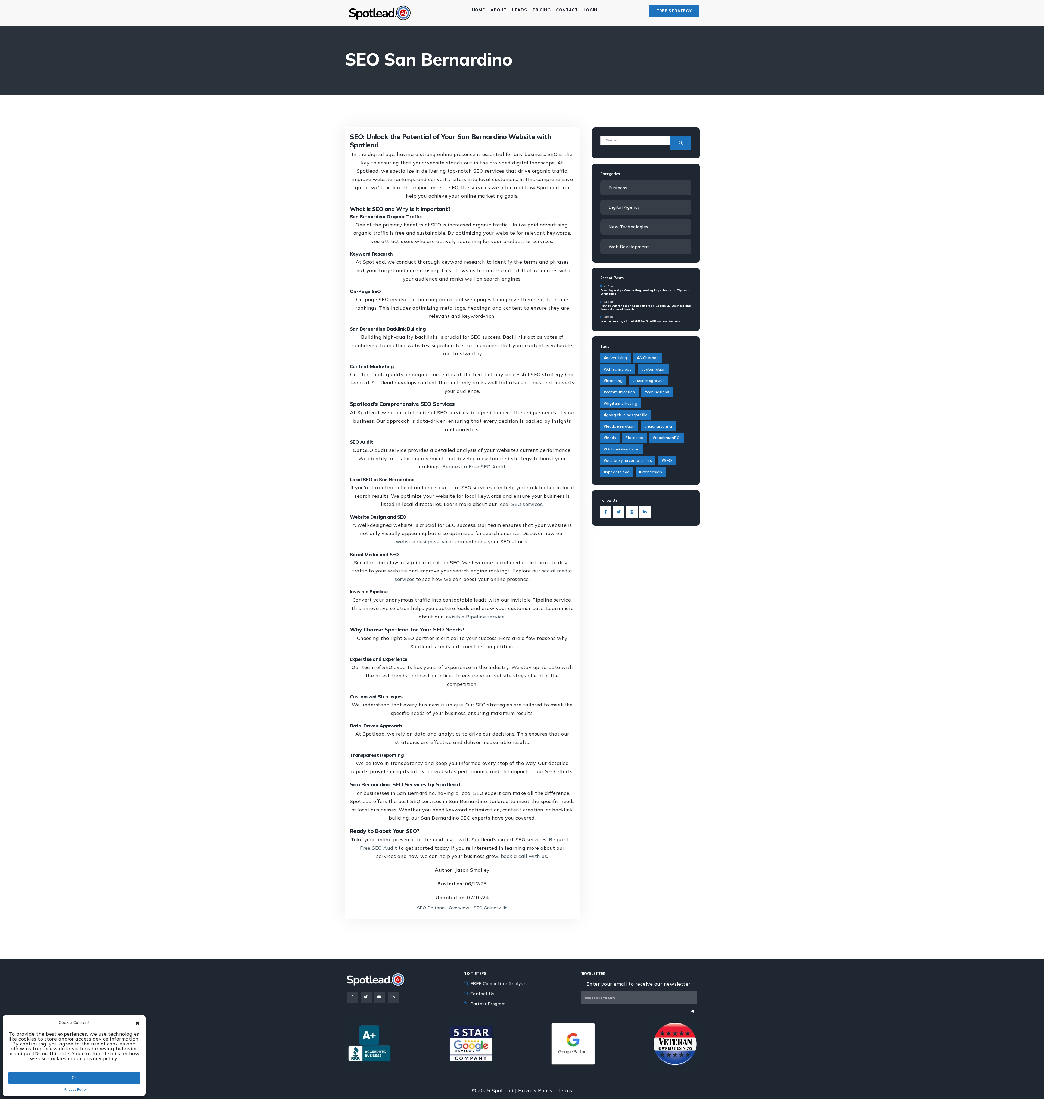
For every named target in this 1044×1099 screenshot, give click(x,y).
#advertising (615, 357)
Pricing (542, 10)
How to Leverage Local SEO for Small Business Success (640, 321)
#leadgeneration (619, 426)
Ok (74, 1077)
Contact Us (482, 993)
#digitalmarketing (621, 403)
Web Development (628, 246)
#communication (619, 392)
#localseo (634, 437)
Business (617, 187)
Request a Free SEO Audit (474, 466)
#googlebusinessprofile (626, 414)
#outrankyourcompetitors (628, 460)
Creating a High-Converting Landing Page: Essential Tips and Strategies (644, 292)
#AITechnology (618, 369)
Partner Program (488, 1003)
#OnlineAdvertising (622, 449)
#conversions (657, 392)
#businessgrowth (648, 380)
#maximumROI (667, 437)
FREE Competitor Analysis (498, 983)
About (498, 10)
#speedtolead (617, 471)
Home (478, 10)
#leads (610, 437)
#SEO (667, 460)
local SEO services (520, 504)
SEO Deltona (431, 907)
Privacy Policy (75, 1089)
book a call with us (524, 856)
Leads (519, 10)
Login (590, 10)
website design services (425, 541)
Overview (459, 907)
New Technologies (628, 226)
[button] (137, 1022)
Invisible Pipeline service (474, 617)
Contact (567, 10)
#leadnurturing (658, 426)
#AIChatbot (647, 357)
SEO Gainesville (491, 907)
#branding (613, 380)
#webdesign (650, 471)
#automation (653, 369)
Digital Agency (624, 207)
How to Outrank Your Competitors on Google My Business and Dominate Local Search (645, 307)
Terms (564, 1090)
